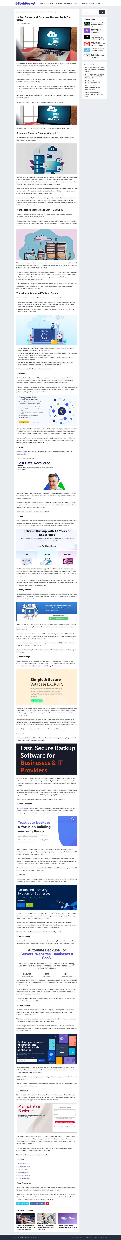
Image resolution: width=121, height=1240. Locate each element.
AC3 (17, 23)
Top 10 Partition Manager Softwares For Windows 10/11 (67, 1226)
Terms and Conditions (76, 1237)
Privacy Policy (87, 1237)
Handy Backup (62, 594)
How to (77, 3)
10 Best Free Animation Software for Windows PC (97, 24)
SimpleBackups (21, 808)
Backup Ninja (28, 661)
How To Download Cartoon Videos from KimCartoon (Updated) (97, 37)
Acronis (34, 879)
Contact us (104, 1237)
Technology (68, 3)
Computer (42, 3)
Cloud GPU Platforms (24, 1178)
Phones (91, 3)
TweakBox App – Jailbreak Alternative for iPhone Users (98, 30)
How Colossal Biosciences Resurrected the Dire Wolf (92, 82)
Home (17, 12)
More (98, 3)
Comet (18, 738)
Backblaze (55, 1095)
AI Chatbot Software (24, 1175)
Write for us (96, 1237)
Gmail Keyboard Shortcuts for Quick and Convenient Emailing (98, 43)
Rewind (54, 378)
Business (59, 3)
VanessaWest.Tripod (24, 1167)
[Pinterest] (47, 1203)
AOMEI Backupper (21, 452)
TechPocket (26, 1237)
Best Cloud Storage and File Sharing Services (98, 49)
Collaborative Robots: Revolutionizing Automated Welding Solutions (93, 87)
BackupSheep (64, 941)
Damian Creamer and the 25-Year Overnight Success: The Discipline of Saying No (25, 1227)
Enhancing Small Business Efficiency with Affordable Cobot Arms (45, 1227)
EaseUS (18, 521)
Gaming (84, 3)
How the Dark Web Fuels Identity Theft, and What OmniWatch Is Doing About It (94, 76)
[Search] (102, 12)
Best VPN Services (23, 1173)
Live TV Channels (23, 1170)
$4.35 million (59, 284)
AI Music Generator (23, 1164)
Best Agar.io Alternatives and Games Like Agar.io (98, 55)
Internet (51, 3)
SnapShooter (69, 1010)
